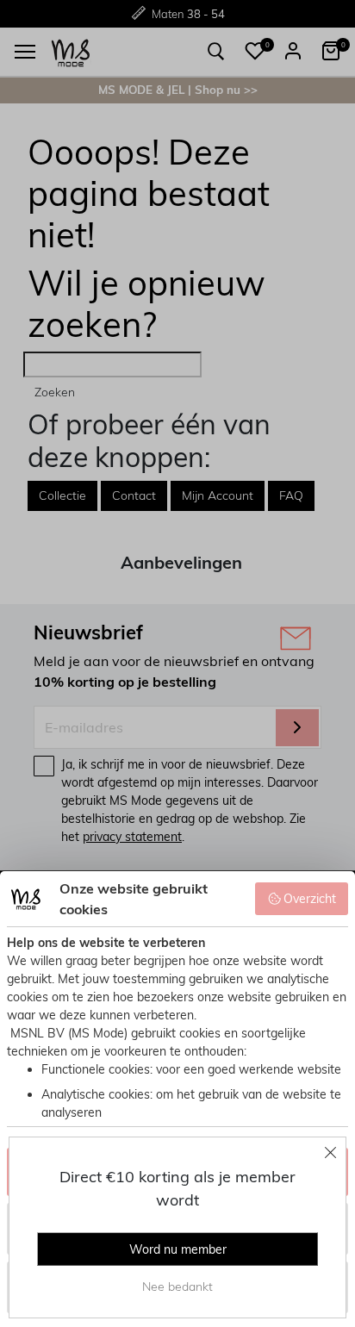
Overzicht (309, 898)
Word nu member (178, 1249)
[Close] (331, 1152)
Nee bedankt (177, 1286)
